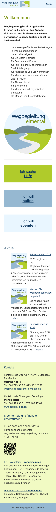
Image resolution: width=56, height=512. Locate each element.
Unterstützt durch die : (23, 490)
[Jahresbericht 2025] (19, 261)
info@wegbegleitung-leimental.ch (22, 388)
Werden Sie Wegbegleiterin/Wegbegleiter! (41, 293)
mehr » (14, 318)
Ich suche (28, 171)
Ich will (28, 196)
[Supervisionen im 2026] (19, 331)
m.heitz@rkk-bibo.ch (15, 406)
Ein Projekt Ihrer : (23, 462)
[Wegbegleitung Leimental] (15, 4)
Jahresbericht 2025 (40, 254)
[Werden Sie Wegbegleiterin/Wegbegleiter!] (19, 296)
